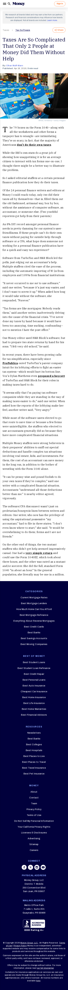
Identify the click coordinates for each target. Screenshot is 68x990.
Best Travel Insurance (34, 768)
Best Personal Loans (34, 680)
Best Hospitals (34, 750)
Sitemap (34, 844)
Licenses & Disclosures (34, 833)
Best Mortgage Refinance (34, 615)
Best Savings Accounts (34, 638)
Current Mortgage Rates (34, 597)
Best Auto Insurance (34, 686)
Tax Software (22, 30)
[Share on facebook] (24, 867)
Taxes (6, 30)
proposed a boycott (51, 376)
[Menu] (5, 4)
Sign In (60, 4)
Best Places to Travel (34, 762)
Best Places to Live (34, 756)
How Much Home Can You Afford (34, 609)
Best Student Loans (34, 662)
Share (60, 30)
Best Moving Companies (34, 644)
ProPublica (10, 363)
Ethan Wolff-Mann (14, 65)
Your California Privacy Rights (34, 827)
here (38, 981)
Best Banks (34, 632)
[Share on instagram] (36, 867)
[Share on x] (30, 867)
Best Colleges (34, 744)
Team (34, 803)
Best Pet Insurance (34, 774)
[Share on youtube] (43, 867)
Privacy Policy (34, 809)
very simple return (38, 553)
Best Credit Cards (34, 627)
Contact (34, 798)
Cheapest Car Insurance (34, 691)
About (34, 792)
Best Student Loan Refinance (34, 668)
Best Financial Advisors (34, 715)
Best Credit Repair (34, 674)
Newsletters (34, 733)
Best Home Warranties (34, 709)
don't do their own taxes (34, 144)
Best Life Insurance (34, 703)
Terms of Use (34, 815)
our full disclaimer (45, 968)
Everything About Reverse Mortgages (34, 621)
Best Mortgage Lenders (34, 603)
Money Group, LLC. (29, 943)
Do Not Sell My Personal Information (34, 821)
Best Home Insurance (34, 697)
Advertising (34, 838)
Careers (34, 850)
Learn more (52, 20)
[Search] (9, 4)
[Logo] (18, 4)
